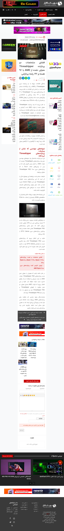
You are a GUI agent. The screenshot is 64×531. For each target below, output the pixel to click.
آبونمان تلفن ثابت (24, 40)
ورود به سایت (23, 509)
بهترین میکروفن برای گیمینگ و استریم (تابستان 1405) (59, 106)
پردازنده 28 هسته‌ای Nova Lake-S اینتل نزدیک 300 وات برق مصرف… (32, 353)
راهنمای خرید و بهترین (35, 504)
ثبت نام (35, 511)
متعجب (28, 395)
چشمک (34, 395)
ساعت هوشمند (58, 195)
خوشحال (26, 395)
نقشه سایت (24, 505)
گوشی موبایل (51, 163)
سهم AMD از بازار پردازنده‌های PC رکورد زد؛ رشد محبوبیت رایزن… (23, 371)
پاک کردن (23, 395)
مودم (51, 187)
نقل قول (21, 395)
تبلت (59, 171)
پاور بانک (51, 179)
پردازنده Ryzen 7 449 (30, 37)
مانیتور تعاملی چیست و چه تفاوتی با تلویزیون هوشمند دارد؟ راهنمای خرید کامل (13, 106)
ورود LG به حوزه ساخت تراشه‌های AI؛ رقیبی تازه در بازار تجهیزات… (23, 353)
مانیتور (58, 179)
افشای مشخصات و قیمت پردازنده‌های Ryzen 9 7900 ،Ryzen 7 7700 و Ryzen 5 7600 (32, 260)
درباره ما (35, 509)
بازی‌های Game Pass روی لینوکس (37, 40)
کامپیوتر (59, 163)
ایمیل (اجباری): (28, 388)
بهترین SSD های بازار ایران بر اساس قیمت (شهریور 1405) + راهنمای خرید (59, 122)
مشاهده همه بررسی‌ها (7, 456)
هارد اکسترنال (51, 195)
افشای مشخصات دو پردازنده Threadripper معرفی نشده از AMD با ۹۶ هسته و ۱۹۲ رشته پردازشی (32, 68)
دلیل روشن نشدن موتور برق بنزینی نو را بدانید (13, 88)
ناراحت (32, 395)
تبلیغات (35, 507)
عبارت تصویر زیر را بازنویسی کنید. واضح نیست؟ (32, 414)
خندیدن (25, 395)
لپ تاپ (51, 171)
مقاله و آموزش (14, 81)
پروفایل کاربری (23, 507)
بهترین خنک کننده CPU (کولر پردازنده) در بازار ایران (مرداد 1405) (59, 142)
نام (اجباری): (42, 388)
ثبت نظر (21, 430)
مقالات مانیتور (14, 95)
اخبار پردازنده (23, 46)
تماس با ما (24, 503)
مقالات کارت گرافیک (13, 118)
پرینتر (59, 187)
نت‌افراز (47, 514)
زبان (30, 395)
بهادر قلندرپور (42, 78)
